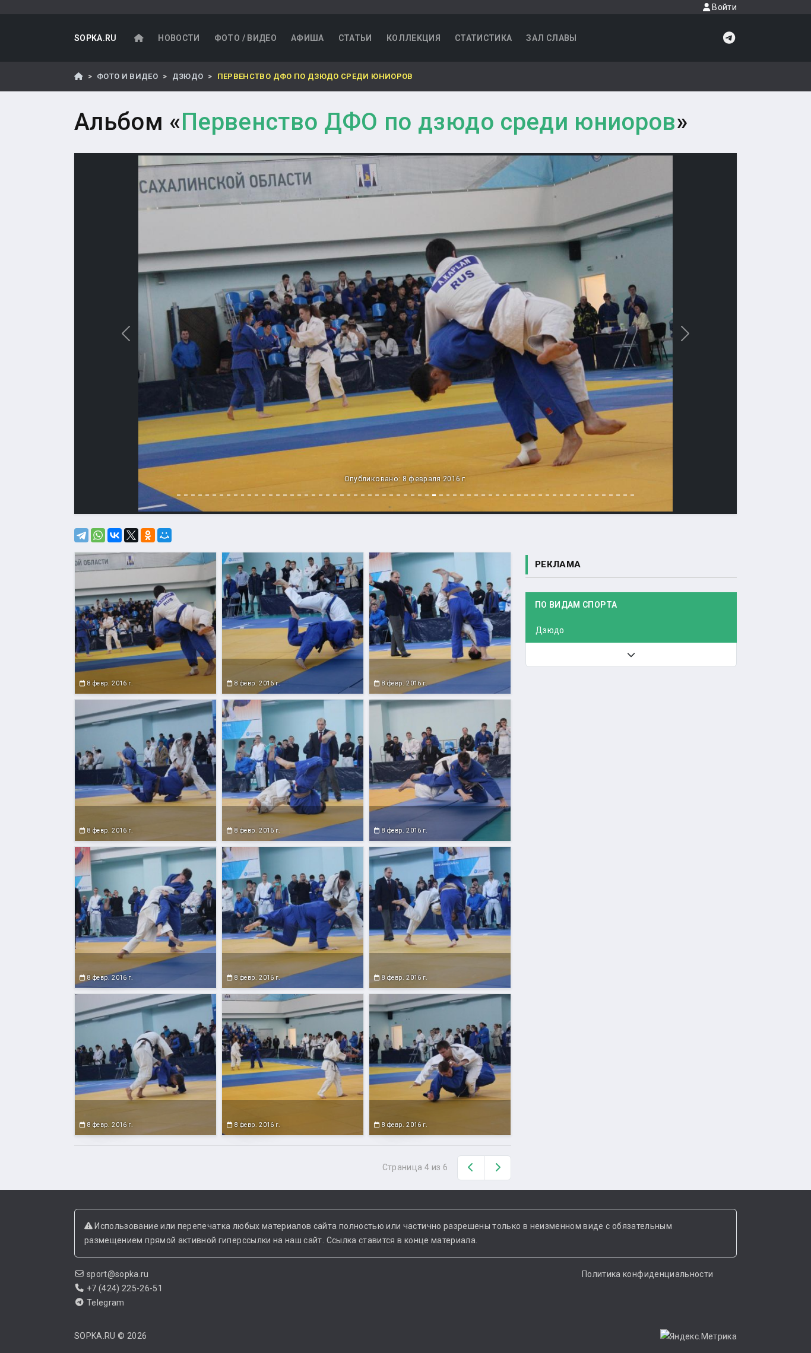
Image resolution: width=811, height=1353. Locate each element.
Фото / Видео (245, 38)
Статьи (355, 38)
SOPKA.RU (95, 38)
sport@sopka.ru (118, 1274)
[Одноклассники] (148, 535)
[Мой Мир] (164, 535)
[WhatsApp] (98, 535)
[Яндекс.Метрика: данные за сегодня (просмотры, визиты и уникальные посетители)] (698, 1336)
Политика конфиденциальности (647, 1274)
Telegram (106, 1302)
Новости (178, 38)
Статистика (483, 38)
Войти (723, 7)
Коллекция (414, 38)
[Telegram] (81, 535)
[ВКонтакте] (114, 535)
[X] (131, 535)
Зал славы (551, 38)
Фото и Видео (127, 76)
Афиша (307, 38)
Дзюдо (188, 76)
